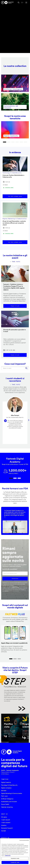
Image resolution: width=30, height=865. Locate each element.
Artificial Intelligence (7, 799)
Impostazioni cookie (15, 858)
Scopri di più (15, 306)
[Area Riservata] (22, 3)
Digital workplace (6, 788)
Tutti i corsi (4, 796)
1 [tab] (10, 478)
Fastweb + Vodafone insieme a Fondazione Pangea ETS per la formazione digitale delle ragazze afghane (14, 287)
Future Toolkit (5, 804)
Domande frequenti (7, 828)
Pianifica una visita (11, 735)
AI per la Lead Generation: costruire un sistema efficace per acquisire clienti (14, 223)
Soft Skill (3, 790)
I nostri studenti (5, 822)
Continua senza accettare (24, 840)
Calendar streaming (7, 807)
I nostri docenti (5, 820)
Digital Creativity (6, 782)
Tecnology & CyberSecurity (9, 785)
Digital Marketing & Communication (11, 793)
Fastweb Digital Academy (11, 752)
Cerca (18, 2)
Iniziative (3, 825)
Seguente (28, 420)
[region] (15, 851)
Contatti (3, 831)
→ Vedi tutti (15, 261)
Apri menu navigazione (26, 2)
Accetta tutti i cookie (15, 862)
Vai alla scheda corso (15, 196)
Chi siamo (4, 817)
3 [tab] (19, 478)
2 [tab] (15, 478)
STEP (14, 708)
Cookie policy (8, 855)
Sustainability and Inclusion (9, 801)
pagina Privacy (15, 586)
